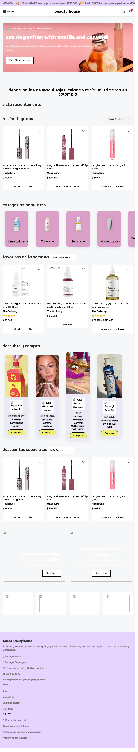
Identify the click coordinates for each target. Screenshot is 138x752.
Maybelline (9, 173)
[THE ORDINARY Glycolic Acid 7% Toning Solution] (112, 282)
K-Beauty (8, 708)
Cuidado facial (11, 702)
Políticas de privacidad (16, 720)
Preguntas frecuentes (15, 737)
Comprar (16, 432)
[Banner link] (34, 556)
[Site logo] (67, 11)
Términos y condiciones (16, 726)
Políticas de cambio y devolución (22, 732)
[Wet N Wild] (18, 603)
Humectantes (112, 241)
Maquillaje (8, 697)
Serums (78, 241)
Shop (5, 691)
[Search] (123, 11)
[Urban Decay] (51, 603)
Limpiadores (18, 241)
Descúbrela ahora (19, 60)
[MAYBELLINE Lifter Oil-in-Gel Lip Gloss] (112, 144)
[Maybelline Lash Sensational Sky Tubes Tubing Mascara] (23, 144)
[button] (23, 186)
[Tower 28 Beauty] (85, 603)
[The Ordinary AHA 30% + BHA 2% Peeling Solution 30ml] (67, 282)
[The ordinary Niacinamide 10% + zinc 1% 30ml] (23, 282)
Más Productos (118, 119)
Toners (47, 241)
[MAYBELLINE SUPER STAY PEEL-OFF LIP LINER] (67, 144)
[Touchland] (118, 603)
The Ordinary (10, 311)
